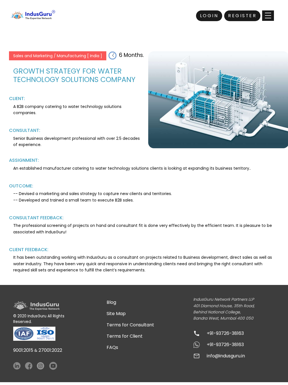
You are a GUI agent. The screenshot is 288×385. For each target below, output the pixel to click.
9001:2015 (23, 350)
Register (242, 15)
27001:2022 (50, 350)
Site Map (116, 313)
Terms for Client (125, 336)
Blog (111, 302)
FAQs (112, 347)
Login (209, 15)
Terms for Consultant (130, 325)
